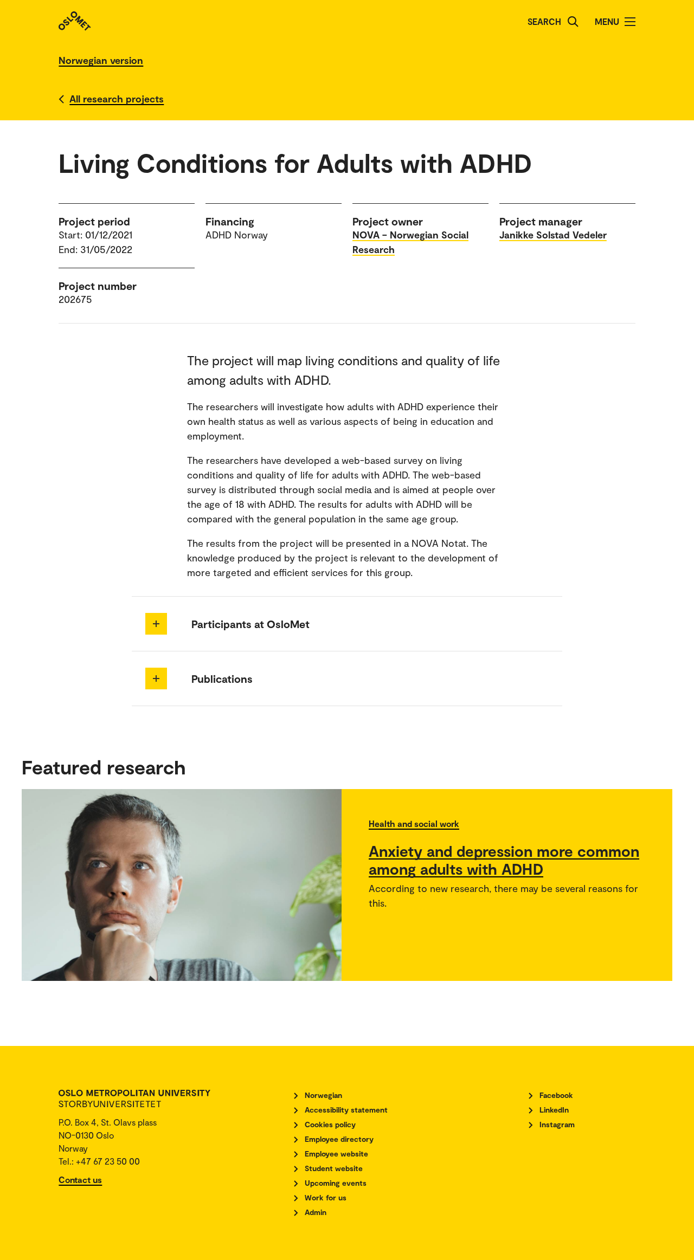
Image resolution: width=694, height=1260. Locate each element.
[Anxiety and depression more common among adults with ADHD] (182, 885)
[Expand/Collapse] (156, 624)
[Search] (573, 21)
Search (544, 21)
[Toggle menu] (630, 21)
